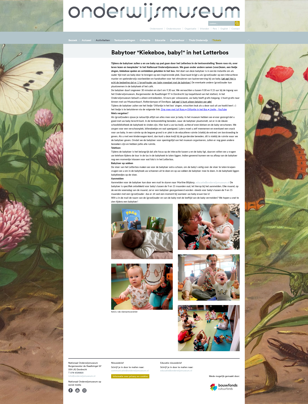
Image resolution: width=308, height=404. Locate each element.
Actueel (86, 40)
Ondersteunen (173, 28)
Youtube (77, 390)
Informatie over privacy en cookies (130, 376)
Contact (235, 28)
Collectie (145, 40)
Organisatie (190, 28)
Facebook (70, 390)
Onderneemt (156, 28)
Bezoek (72, 40)
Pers (215, 28)
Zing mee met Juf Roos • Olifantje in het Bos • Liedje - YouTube (194, 109)
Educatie (160, 40)
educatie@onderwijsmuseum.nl (212, 182)
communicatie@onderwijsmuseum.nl (130, 370)
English (224, 28)
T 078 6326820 (76, 372)
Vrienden (204, 28)
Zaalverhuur (177, 40)
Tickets (216, 40)
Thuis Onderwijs (198, 40)
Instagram (84, 390)
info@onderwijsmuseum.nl (81, 376)
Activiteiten (103, 40)
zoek (237, 23)
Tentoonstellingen (124, 40)
